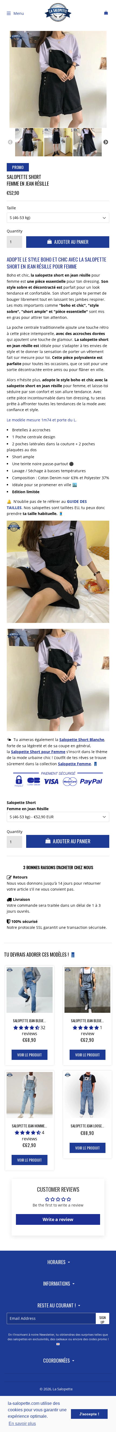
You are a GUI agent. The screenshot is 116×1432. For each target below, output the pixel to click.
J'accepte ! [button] (89, 1414)
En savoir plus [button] (22, 1423)
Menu (18, 13)
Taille (11, 207)
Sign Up (102, 1319)
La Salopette (63, 1389)
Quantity (14, 231)
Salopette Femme (74, 763)
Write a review (58, 1219)
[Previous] (10, 142)
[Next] (105, 142)
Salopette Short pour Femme (38, 751)
